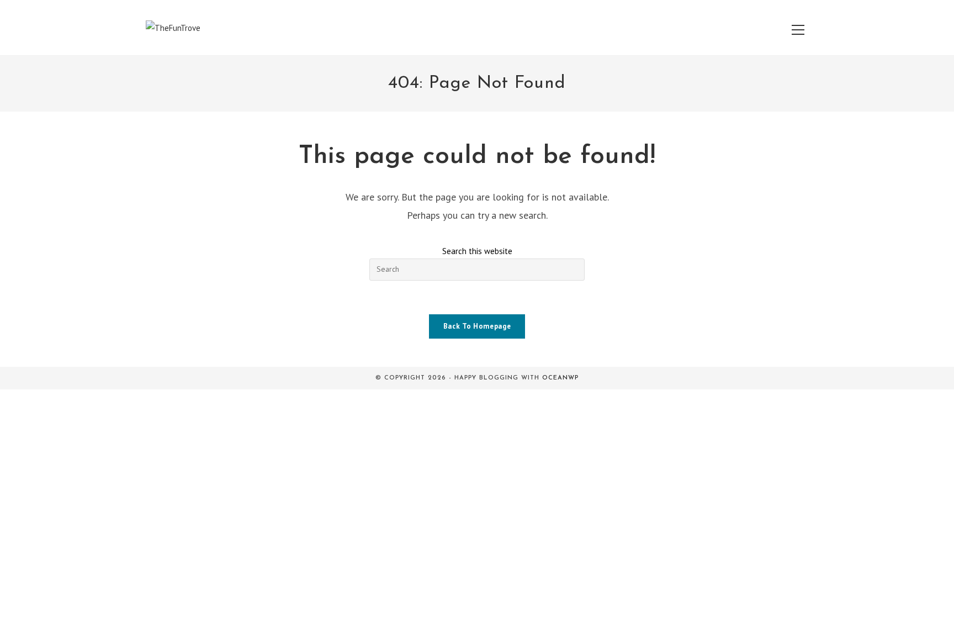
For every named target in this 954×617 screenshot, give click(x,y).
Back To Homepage (477, 326)
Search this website (477, 251)
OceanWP (560, 378)
